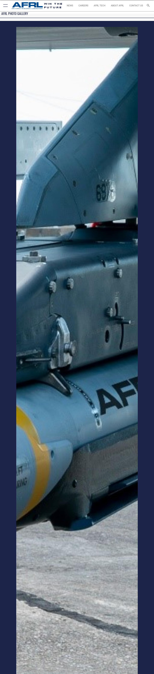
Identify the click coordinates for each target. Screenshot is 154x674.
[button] (5, 5)
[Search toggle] (148, 5)
